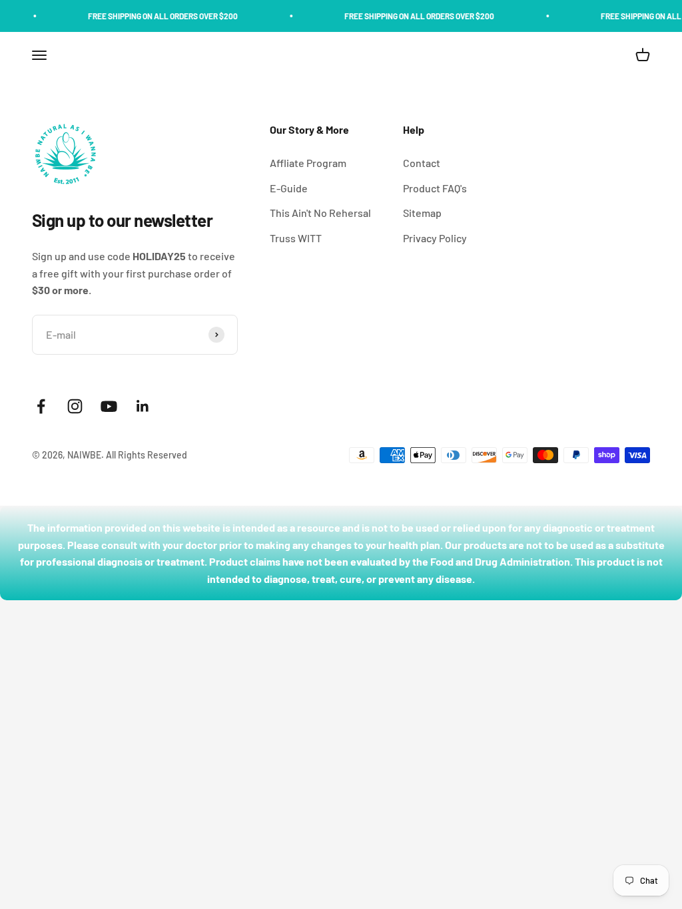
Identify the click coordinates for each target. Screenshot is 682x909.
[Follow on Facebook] (41, 406)
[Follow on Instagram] (75, 406)
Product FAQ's (435, 188)
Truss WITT (296, 238)
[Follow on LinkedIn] (143, 406)
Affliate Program (308, 162)
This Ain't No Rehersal (320, 212)
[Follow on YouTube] (109, 406)
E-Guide (289, 188)
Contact (421, 162)
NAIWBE (84, 454)
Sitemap (422, 212)
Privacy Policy (435, 238)
